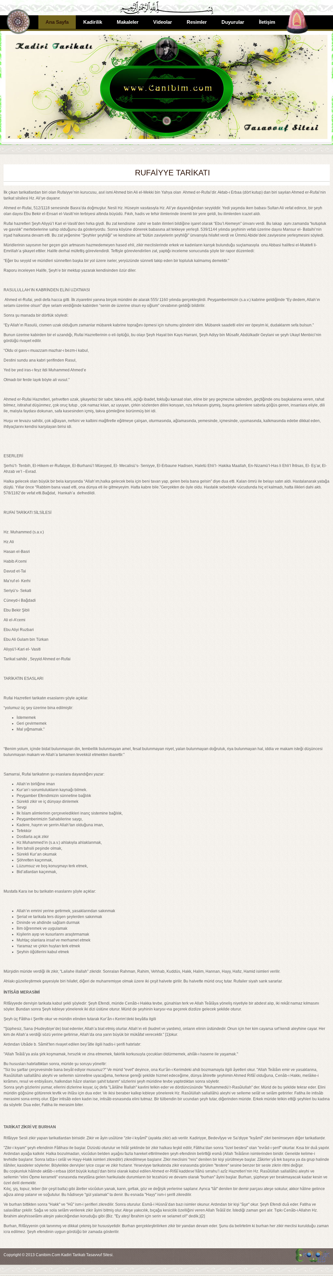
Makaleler (128, 22)
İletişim (267, 22)
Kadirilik (92, 22)
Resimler (197, 22)
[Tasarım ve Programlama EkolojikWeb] (312, 1259)
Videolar (162, 22)
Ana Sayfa (57, 22)
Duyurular (232, 22)
